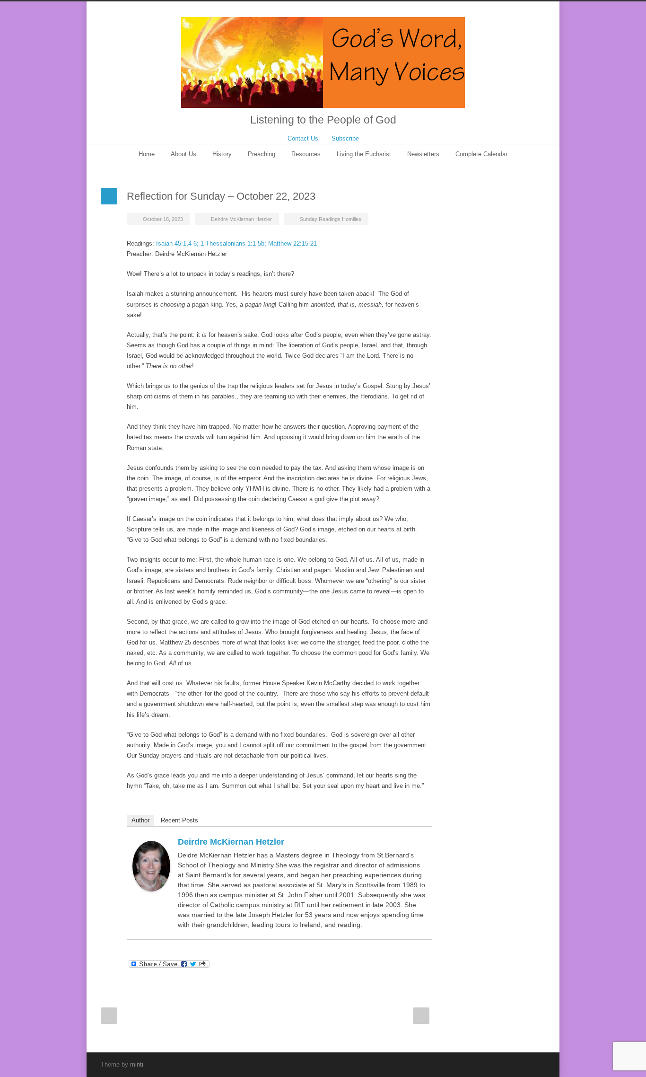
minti (136, 1064)
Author (140, 820)
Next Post (421, 1015)
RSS (535, 1064)
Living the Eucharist (364, 154)
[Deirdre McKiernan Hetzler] (151, 866)
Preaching (261, 154)
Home (147, 154)
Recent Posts (179, 820)
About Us (183, 154)
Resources (306, 154)
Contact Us (303, 138)
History (222, 154)
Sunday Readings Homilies (330, 219)
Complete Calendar (481, 154)
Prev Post (109, 1015)
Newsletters (423, 154)
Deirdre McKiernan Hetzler (241, 219)
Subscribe (345, 138)
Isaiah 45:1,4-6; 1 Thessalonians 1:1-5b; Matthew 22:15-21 (236, 243)
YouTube (516, 1064)
